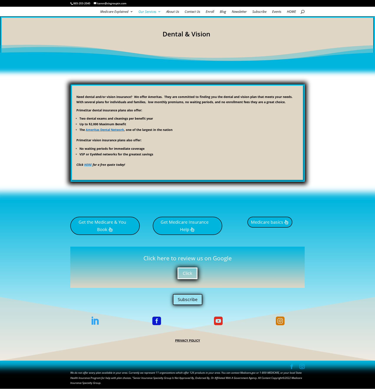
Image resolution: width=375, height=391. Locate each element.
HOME (291, 12)
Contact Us (192, 12)
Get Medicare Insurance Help (185, 225)
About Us (172, 12)
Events (276, 12)
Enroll (210, 12)
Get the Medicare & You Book (102, 225)
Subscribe (259, 12)
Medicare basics (267, 222)
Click (187, 273)
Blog (223, 12)
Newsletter (239, 12)
